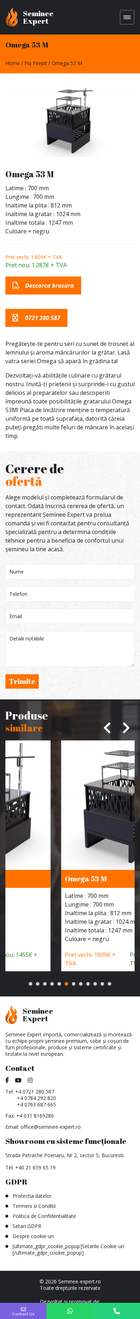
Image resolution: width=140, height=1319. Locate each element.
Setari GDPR (27, 1226)
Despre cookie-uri (33, 1236)
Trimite (22, 681)
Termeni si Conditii (34, 1205)
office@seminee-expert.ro (50, 1126)
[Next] (126, 728)
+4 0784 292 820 (36, 1098)
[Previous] (108, 728)
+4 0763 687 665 (36, 1104)
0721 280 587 (42, 318)
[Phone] (116, 1311)
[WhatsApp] (70, 1311)
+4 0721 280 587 (34, 1091)
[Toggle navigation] (127, 17)
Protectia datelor (32, 1195)
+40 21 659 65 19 (35, 1167)
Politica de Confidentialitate (44, 1216)
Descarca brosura (49, 285)
